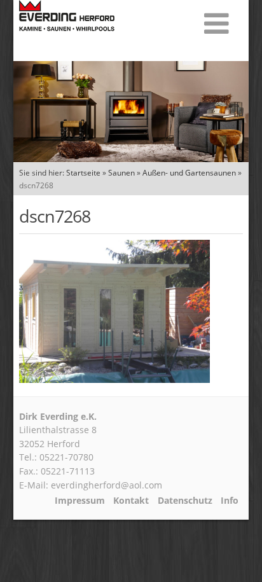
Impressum (80, 500)
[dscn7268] (114, 379)
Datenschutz (185, 500)
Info (229, 500)
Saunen (121, 172)
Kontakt (131, 500)
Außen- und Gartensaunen (189, 172)
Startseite (83, 172)
